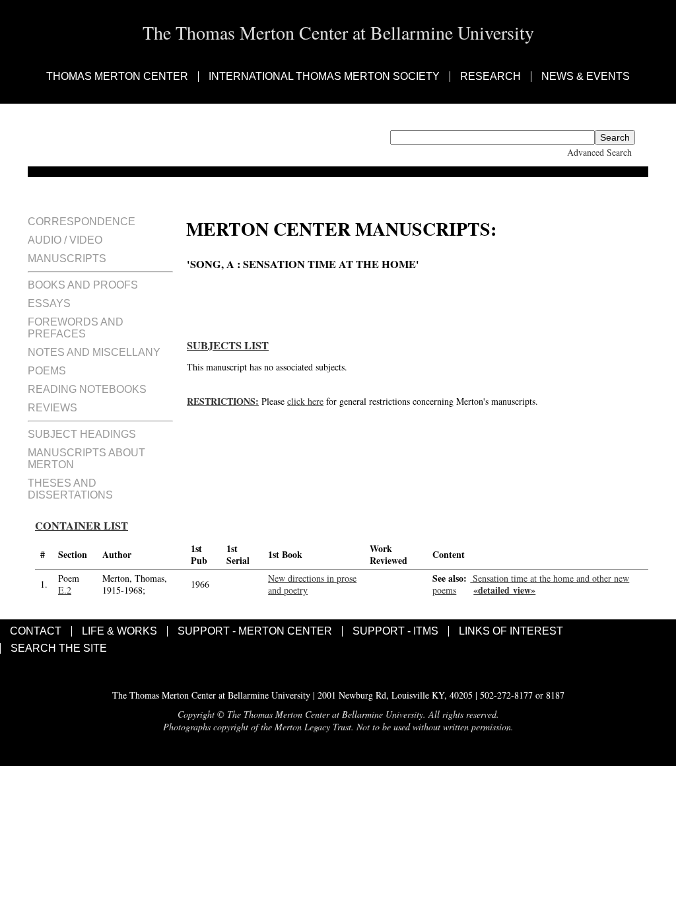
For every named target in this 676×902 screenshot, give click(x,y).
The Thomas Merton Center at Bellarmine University (338, 32)
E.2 (64, 590)
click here (305, 401)
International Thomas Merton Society (324, 76)
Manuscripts (67, 258)
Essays (49, 303)
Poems (47, 370)
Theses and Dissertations (70, 489)
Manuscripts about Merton (86, 458)
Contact (35, 631)
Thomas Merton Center (117, 76)
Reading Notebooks (87, 389)
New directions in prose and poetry (312, 584)
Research (490, 76)
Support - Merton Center (255, 631)
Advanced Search (599, 152)
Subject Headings (82, 434)
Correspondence (81, 221)
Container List (81, 526)
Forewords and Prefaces (75, 327)
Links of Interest (511, 631)
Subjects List (228, 345)
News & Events (585, 76)
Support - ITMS (395, 631)
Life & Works (119, 631)
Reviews (52, 407)
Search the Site (59, 648)
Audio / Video (65, 240)
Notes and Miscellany (94, 352)
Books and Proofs (83, 285)
